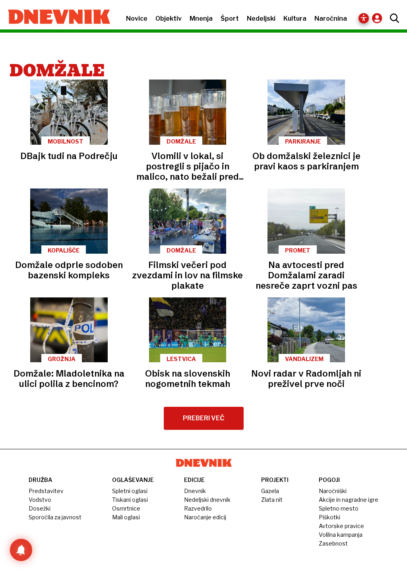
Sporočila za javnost (55, 517)
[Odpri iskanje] (392, 18)
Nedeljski (261, 18)
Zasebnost (333, 543)
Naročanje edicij (205, 517)
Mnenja (201, 18)
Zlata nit (272, 499)
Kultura (294, 18)
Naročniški (333, 490)
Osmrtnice (126, 508)
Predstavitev (46, 490)
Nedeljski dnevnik (207, 499)
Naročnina (330, 18)
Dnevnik (195, 490)
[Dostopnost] (364, 18)
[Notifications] (21, 550)
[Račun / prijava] (379, 18)
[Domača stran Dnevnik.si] (55, 17)
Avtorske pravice (341, 525)
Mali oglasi (126, 517)
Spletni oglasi (129, 490)
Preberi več (204, 418)
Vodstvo (40, 499)
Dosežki (39, 508)
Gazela (270, 490)
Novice (136, 18)
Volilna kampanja (340, 534)
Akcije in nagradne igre (348, 499)
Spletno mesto (339, 508)
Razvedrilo (198, 508)
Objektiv (168, 18)
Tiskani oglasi (130, 499)
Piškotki (329, 517)
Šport (230, 18)
